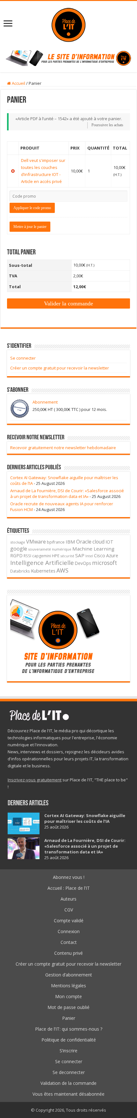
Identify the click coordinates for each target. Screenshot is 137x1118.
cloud (98, 541)
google (18, 548)
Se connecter (23, 358)
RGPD (16, 555)
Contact (69, 942)
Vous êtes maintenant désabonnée (68, 1094)
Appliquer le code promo (32, 208)
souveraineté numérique (49, 549)
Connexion (69, 931)
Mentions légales (68, 986)
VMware (36, 541)
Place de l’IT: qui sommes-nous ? (68, 1029)
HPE (56, 556)
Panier (68, 1018)
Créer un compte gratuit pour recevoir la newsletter (59, 368)
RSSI (27, 555)
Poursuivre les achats (107, 125)
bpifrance (56, 542)
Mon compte (68, 996)
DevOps (83, 563)
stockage (17, 542)
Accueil (18, 83)
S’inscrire (68, 1051)
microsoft (104, 562)
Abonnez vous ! (68, 877)
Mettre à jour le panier (30, 226)
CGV (68, 910)
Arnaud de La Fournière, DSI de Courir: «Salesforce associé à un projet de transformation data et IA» (67, 493)
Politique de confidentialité (68, 1040)
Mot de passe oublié (68, 1007)
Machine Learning (93, 548)
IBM (70, 541)
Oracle (83, 541)
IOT (109, 542)
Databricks (20, 571)
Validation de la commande (68, 1083)
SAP (79, 555)
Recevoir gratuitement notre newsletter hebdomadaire (63, 447)
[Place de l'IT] (68, 24)
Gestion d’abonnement (68, 975)
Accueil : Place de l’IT (68, 888)
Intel (89, 556)
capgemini (41, 556)
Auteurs (68, 899)
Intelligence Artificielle (42, 562)
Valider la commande (68, 303)
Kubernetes (43, 570)
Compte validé (68, 920)
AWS (62, 570)
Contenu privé (68, 953)
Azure (112, 555)
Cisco (99, 555)
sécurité (67, 556)
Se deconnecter (69, 1072)
